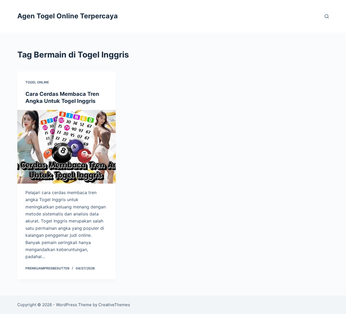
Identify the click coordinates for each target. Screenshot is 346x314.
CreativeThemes (114, 304)
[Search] (327, 16)
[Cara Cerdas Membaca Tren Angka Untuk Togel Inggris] (66, 147)
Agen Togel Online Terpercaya (67, 16)
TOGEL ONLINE (37, 82)
